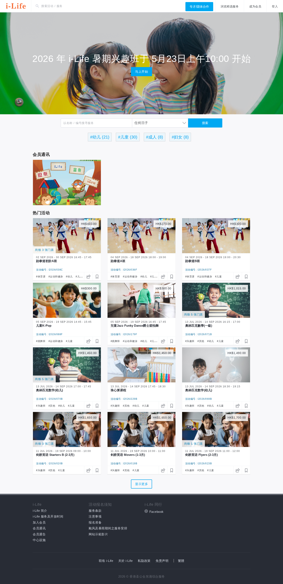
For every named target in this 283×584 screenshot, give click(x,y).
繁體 (181, 560)
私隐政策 (144, 560)
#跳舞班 (40, 341)
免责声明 (162, 560)
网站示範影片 (98, 534)
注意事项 (95, 516)
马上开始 (141, 71)
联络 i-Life (106, 560)
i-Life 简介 (40, 510)
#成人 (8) (154, 137)
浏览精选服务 (230, 6)
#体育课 (40, 276)
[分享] (88, 276)
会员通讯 (39, 528)
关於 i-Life (125, 560)
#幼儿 (69, 276)
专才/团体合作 (199, 6)
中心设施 (39, 540)
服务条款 (95, 510)
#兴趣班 (190, 341)
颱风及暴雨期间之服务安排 (108, 528)
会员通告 (39, 534)
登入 (275, 6)
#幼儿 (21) (99, 137)
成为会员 (255, 6)
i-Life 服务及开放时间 (48, 516)
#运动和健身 (55, 276)
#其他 (200, 341)
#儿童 (79, 276)
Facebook (156, 511)
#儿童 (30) (127, 137)
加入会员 (39, 522)
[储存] (97, 276)
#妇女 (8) (180, 137)
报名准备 (95, 522)
